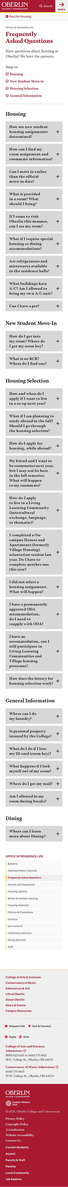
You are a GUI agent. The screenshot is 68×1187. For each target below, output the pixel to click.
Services (13, 919)
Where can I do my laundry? (22, 716)
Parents (11, 1166)
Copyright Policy (17, 1124)
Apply (12, 1036)
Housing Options (17, 891)
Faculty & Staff (15, 1160)
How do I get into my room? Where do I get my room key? (27, 341)
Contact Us (13, 1140)
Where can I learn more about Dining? (27, 833)
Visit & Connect (41, 1026)
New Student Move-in (27, 81)
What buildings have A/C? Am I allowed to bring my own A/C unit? (30, 288)
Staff (10, 946)
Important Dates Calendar (22, 870)
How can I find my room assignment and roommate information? (31, 154)
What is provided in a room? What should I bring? (24, 199)
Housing (16, 74)
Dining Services (17, 939)
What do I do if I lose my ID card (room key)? (30, 751)
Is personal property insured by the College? (30, 733)
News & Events (16, 1005)
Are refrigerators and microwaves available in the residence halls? (29, 266)
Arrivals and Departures (21, 884)
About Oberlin (15, 999)
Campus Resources (19, 1010)
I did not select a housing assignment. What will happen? (28, 587)
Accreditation (15, 1129)
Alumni (10, 1153)
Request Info (17, 1026)
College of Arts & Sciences (23, 977)
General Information (26, 96)
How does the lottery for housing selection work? (31, 681)
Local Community (17, 1172)
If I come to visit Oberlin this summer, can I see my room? (28, 221)
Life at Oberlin (15, 994)
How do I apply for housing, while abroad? (30, 445)
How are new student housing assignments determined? (28, 132)
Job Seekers (14, 1179)
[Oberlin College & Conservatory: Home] (15, 6)
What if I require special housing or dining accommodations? (31, 244)
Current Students (17, 1147)
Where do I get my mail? (31, 783)
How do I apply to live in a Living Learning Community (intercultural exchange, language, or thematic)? (29, 510)
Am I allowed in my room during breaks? (28, 798)
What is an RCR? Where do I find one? (28, 361)
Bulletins (13, 863)
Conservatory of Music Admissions (30, 1067)
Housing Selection (24, 88)
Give (26, 1036)
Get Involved (15, 926)
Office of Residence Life (24, 856)
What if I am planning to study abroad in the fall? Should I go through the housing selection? (31, 423)
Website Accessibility (20, 1135)
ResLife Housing (20, 16)
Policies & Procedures (20, 912)
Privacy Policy (15, 1118)
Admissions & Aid (18, 988)
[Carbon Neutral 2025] (34, 1103)
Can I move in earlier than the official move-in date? (28, 176)
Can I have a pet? (24, 306)
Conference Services (20, 933)
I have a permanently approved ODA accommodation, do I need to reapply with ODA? (28, 614)
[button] (46, 6)
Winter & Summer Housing (23, 898)
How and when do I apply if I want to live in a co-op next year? (28, 398)
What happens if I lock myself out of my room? (30, 768)
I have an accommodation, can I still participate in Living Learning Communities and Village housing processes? (29, 651)
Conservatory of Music (21, 982)
